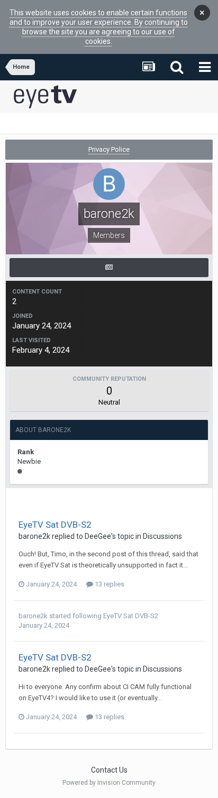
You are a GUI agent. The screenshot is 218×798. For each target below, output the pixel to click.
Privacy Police (109, 149)
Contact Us (109, 770)
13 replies (108, 584)
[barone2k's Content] (109, 267)
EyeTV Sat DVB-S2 (55, 524)
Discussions (162, 536)
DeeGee (98, 536)
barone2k (34, 536)
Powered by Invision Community (109, 782)
